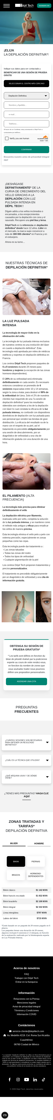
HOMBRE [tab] (39, 843)
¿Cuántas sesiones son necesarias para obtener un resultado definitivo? (23, 742)
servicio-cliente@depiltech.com (28, 1031)
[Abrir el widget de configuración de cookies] (4, 1115)
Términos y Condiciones (26, 1010)
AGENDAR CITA (44, 6)
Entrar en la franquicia (27, 982)
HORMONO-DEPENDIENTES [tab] (35, 874)
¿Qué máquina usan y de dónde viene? (21, 777)
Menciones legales (26, 1003)
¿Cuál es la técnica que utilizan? (22, 760)
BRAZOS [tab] (16, 875)
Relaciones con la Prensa (26, 999)
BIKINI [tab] (16, 861)
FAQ (26, 974)
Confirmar (26, 150)
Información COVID (26, 1014)
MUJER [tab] (14, 843)
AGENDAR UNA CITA (26, 681)
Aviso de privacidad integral (26, 1006)
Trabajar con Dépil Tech (26, 978)
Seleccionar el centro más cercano (26, 84)
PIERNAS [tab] (36, 861)
